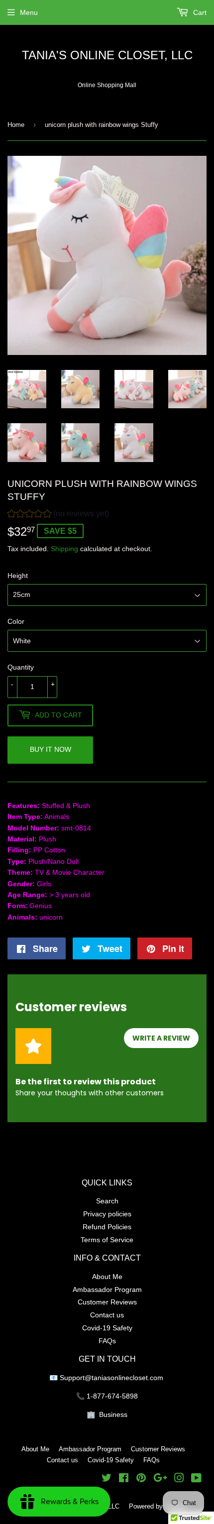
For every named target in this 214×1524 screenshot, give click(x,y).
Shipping (64, 549)
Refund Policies (107, 1227)
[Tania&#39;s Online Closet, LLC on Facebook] (123, 1479)
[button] (58, 515)
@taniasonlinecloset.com (125, 1378)
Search (107, 1201)
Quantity (20, 667)
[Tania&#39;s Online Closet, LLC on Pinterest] (141, 1479)
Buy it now (50, 749)
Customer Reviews (107, 1302)
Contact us (107, 1315)
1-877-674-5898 (112, 1396)
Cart (199, 12)
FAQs (107, 1341)
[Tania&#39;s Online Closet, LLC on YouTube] (196, 1479)
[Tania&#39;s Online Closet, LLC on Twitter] (106, 1479)
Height (17, 576)
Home (15, 124)
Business (113, 1414)
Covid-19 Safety (107, 1328)
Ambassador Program (107, 1289)
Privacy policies (107, 1214)
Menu (29, 12)
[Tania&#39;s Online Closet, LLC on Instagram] (179, 1479)
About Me (107, 1277)
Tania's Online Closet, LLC (107, 55)
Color (15, 621)
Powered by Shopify (158, 1506)
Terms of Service (107, 1240)
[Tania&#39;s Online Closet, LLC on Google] (160, 1479)
